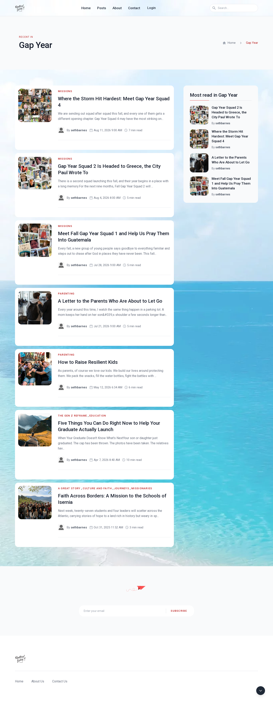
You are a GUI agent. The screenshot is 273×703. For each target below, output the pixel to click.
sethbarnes (79, 130)
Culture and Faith (97, 488)
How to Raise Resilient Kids (88, 362)
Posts (101, 8)
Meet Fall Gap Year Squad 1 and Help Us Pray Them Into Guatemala (231, 183)
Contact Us (59, 681)
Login (151, 8)
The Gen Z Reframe (72, 415)
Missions (65, 91)
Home (86, 8)
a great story (69, 488)
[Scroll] (260, 690)
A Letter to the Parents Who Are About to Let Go (110, 301)
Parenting (66, 293)
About (117, 8)
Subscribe (179, 610)
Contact (134, 8)
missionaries (141, 488)
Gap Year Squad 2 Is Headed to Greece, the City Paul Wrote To (229, 112)
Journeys (121, 488)
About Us (37, 681)
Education (97, 415)
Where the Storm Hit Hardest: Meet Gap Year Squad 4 (230, 136)
